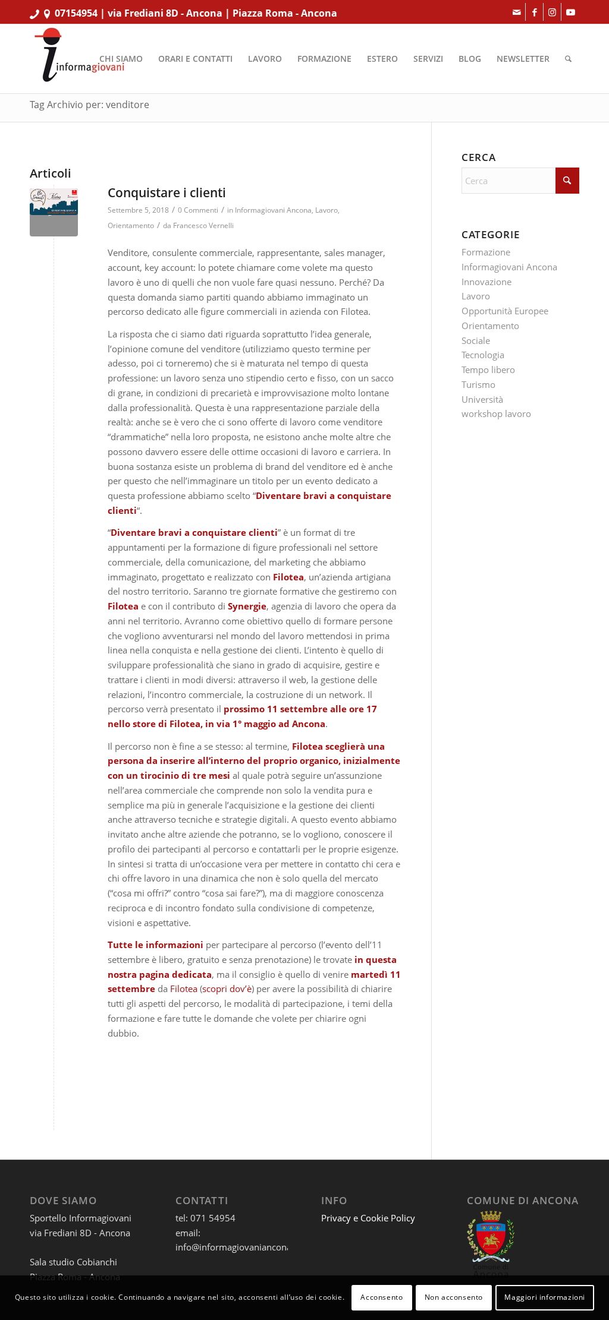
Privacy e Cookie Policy (368, 1218)
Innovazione (486, 282)
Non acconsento (454, 1297)
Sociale (476, 340)
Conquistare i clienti (167, 192)
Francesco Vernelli (203, 225)
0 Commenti (198, 210)
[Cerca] (568, 58)
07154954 (76, 13)
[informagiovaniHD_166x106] (79, 58)
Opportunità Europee (505, 311)
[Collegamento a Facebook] (534, 12)
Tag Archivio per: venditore (89, 104)
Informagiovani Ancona (273, 210)
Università (482, 399)
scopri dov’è (227, 988)
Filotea (183, 988)
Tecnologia (483, 355)
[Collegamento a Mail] (516, 12)
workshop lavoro (496, 413)
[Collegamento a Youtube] (570, 12)
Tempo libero (488, 369)
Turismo (478, 384)
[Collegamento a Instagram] (552, 12)
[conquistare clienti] (54, 212)
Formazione (486, 252)
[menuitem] (121, 58)
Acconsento (381, 1297)
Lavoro (326, 210)
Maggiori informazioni (544, 1297)
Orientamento (131, 225)
